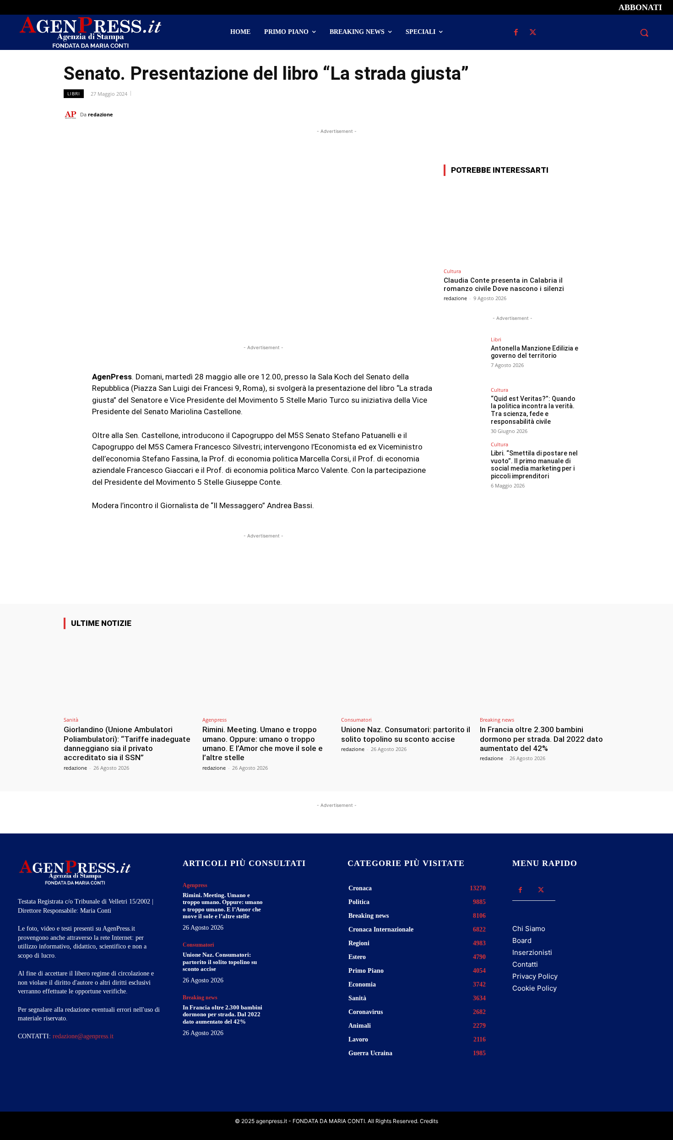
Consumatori (356, 719)
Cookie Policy (534, 988)
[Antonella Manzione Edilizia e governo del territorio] (464, 357)
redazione (100, 114)
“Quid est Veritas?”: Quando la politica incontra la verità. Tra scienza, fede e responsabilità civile (533, 410)
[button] (644, 33)
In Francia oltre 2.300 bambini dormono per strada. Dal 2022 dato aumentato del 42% (541, 739)
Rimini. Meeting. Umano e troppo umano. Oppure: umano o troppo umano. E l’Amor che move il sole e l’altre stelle (262, 743)
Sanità (71, 719)
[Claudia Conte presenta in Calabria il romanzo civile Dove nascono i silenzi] (512, 223)
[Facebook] (516, 33)
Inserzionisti (532, 952)
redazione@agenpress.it (83, 1036)
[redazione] (72, 114)
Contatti (525, 964)
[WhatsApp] (558, 114)
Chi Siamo (528, 928)
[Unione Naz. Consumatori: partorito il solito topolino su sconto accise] (406, 674)
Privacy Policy (535, 976)
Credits (429, 1121)
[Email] (579, 114)
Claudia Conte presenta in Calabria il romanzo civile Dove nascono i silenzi (504, 284)
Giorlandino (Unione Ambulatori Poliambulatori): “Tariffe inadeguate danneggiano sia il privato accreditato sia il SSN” (127, 743)
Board (522, 940)
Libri (73, 93)
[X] (532, 33)
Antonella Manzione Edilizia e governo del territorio (534, 352)
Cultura (452, 271)
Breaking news (497, 719)
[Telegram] (600, 114)
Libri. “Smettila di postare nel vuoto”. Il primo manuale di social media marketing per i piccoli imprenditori (534, 464)
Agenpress (214, 719)
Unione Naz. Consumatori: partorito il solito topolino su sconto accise (405, 734)
